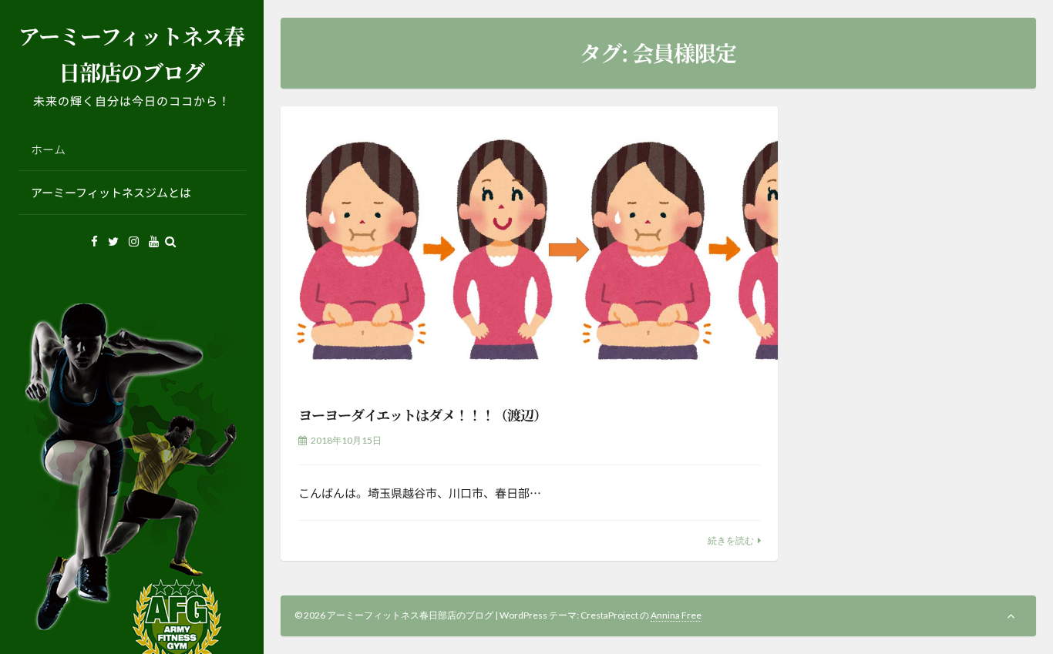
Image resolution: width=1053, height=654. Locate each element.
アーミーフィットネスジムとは (111, 192)
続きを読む (731, 540)
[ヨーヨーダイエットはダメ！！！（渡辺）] (529, 246)
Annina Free (676, 615)
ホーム (48, 149)
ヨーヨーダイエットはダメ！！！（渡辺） (422, 414)
